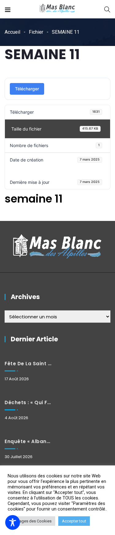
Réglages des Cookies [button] (31, 521)
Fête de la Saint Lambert (28, 363)
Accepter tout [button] (74, 521)
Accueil (12, 32)
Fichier (36, 32)
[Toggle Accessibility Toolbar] (13, 522)
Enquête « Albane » (28, 441)
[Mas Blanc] (57, 9)
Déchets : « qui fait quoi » (28, 402)
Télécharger (27, 88)
